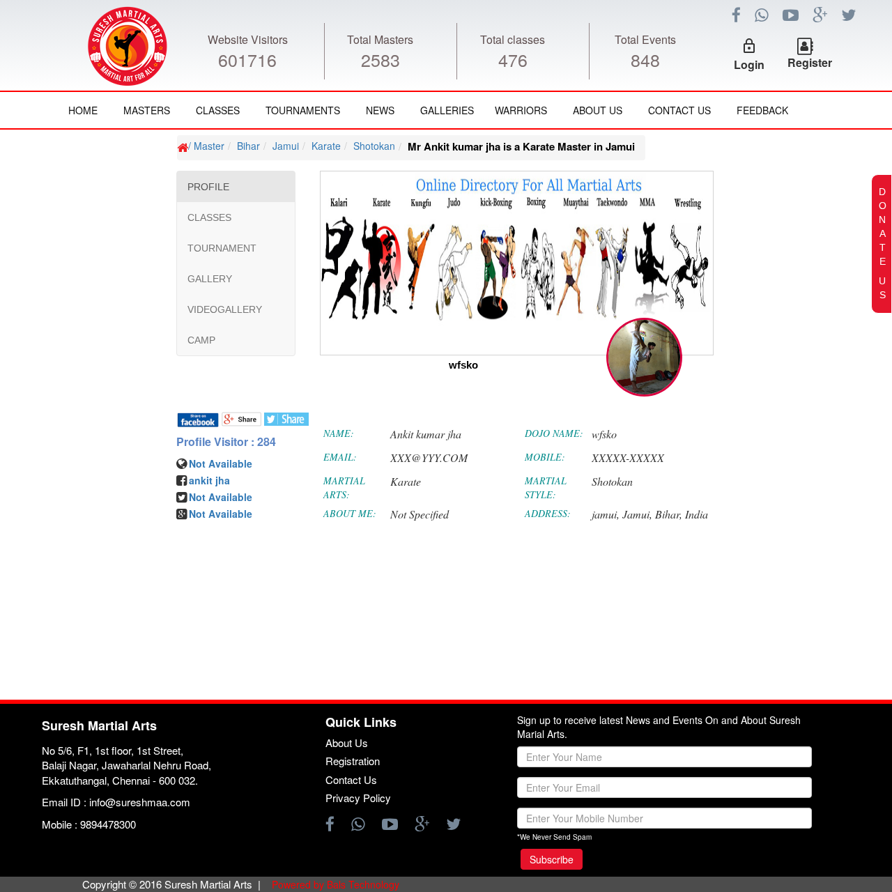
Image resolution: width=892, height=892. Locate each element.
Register (809, 62)
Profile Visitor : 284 (226, 441)
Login (749, 64)
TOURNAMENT (221, 248)
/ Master (206, 146)
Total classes (512, 39)
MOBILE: (545, 456)
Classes (218, 110)
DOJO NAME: (554, 433)
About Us (597, 110)
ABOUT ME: (349, 513)
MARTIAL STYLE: (546, 487)
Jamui (285, 146)
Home (83, 110)
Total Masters (380, 39)
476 (513, 59)
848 (645, 59)
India (696, 514)
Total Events (645, 39)
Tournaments (303, 110)
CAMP (201, 340)
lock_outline (749, 46)
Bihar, (668, 514)
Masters (146, 110)
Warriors (521, 110)
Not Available (220, 463)
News (380, 110)
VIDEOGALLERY (224, 309)
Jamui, (637, 514)
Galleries (447, 110)
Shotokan (374, 146)
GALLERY (209, 278)
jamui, (606, 514)
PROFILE (208, 186)
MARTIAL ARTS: (344, 487)
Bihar (248, 146)
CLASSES (209, 217)
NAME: (338, 433)
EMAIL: (340, 456)
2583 (380, 59)
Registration (352, 760)
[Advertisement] (94, 550)
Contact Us (679, 110)
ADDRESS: (548, 513)
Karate (326, 146)
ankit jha (209, 480)
